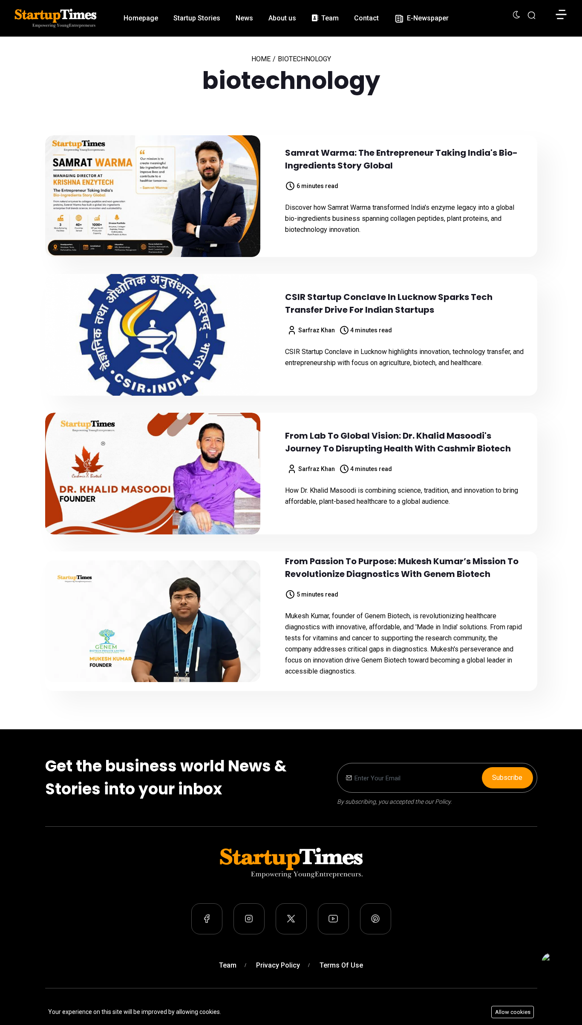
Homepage (141, 18)
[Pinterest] (375, 918)
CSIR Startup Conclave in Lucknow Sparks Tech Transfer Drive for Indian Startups (389, 303)
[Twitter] (291, 918)
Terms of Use (341, 965)
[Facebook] (206, 918)
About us (282, 18)
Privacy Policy (278, 965)
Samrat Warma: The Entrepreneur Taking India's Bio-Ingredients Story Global (401, 159)
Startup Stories (196, 18)
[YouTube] (333, 918)
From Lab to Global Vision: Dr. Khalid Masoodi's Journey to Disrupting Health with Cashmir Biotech (398, 442)
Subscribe (507, 778)
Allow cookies (512, 1012)
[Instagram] (249, 918)
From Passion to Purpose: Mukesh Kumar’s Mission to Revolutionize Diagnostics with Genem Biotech (402, 567)
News (244, 18)
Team (329, 18)
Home (261, 59)
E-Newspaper (427, 18)
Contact (366, 18)
